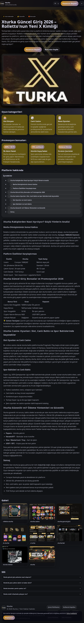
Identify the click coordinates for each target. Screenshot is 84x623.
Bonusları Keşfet (51, 49)
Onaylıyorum (9, 617)
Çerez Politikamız (53, 607)
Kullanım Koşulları (69, 607)
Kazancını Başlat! (69, 3)
